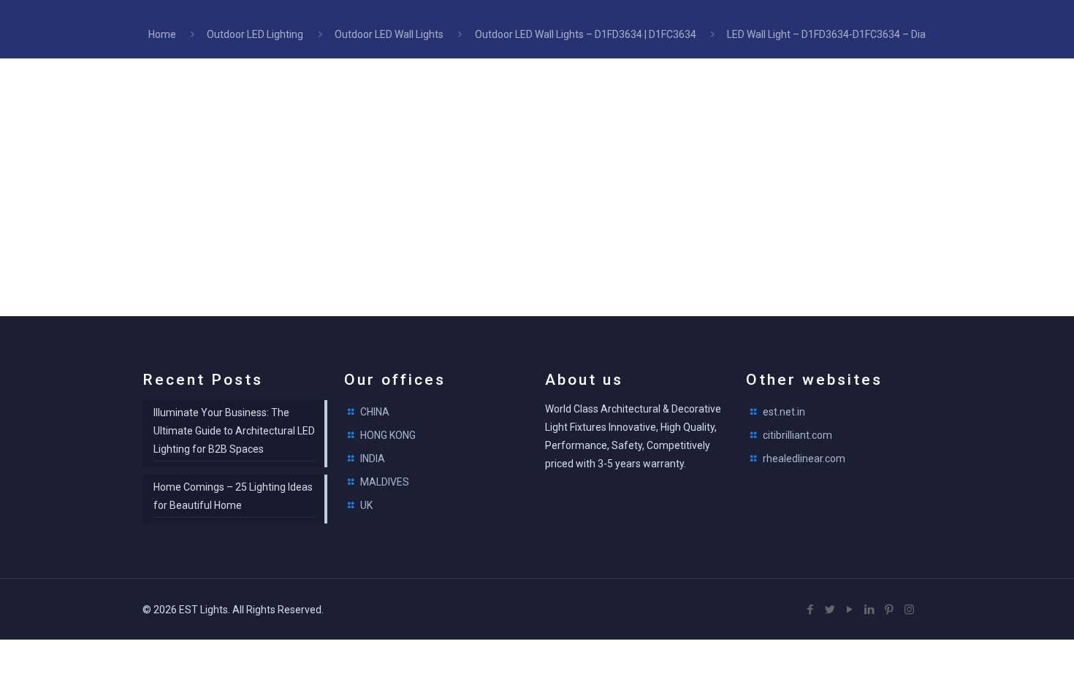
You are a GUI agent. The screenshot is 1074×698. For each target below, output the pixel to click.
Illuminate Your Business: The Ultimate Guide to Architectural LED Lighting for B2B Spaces (234, 431)
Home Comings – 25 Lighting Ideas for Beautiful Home (233, 496)
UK (366, 505)
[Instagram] (909, 609)
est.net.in (784, 412)
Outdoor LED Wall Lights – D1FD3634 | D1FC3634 (585, 34)
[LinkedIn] (869, 609)
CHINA (374, 412)
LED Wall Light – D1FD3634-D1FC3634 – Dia (826, 34)
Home (162, 34)
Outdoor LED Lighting (255, 34)
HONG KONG (388, 435)
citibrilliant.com (797, 435)
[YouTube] (850, 609)
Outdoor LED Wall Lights (389, 34)
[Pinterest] (889, 609)
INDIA (372, 458)
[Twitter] (830, 609)
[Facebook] (810, 609)
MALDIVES (384, 482)
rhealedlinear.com (804, 458)
